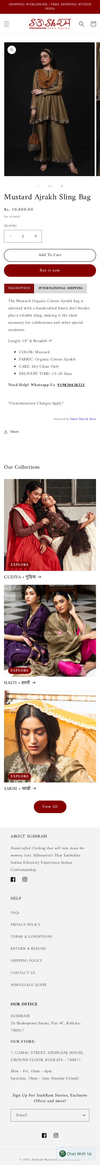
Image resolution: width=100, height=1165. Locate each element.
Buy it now (50, 270)
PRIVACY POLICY (25, 925)
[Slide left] (38, 186)
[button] (7, 24)
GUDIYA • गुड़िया (20, 577)
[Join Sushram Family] (83, 1115)
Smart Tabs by (79, 419)
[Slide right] (62, 186)
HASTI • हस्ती (17, 683)
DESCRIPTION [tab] (19, 288)
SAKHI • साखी (17, 789)
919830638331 (71, 385)
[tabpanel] (50, 354)
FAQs (15, 913)
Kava (93, 419)
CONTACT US (23, 973)
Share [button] (14, 431)
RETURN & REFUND (28, 948)
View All (50, 806)
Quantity (10, 225)
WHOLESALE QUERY (29, 985)
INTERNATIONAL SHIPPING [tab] (61, 288)
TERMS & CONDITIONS (32, 936)
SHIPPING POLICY (26, 960)
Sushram (37, 1159)
